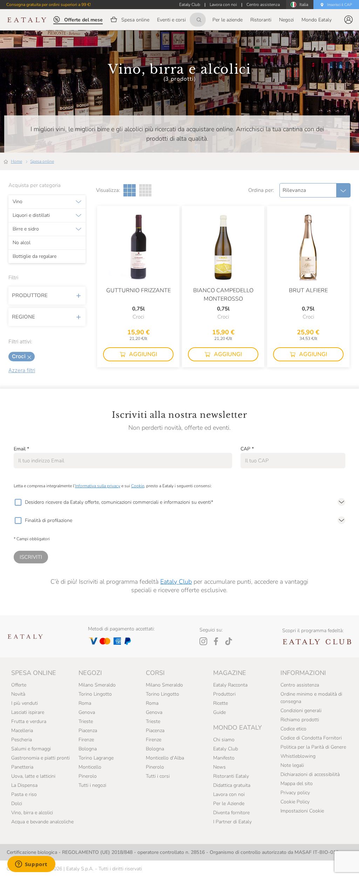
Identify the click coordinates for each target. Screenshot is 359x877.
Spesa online (42, 161)
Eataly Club (176, 581)
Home (16, 161)
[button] (348, 19)
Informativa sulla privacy (97, 486)
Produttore (30, 295)
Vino (17, 201)
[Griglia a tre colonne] (129, 190)
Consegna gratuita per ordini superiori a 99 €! (48, 4)
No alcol (22, 242)
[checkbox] (18, 502)
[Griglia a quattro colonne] (145, 190)
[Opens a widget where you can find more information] (31, 864)
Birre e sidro (26, 229)
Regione (23, 316)
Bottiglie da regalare (34, 256)
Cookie (137, 486)
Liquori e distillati (31, 215)
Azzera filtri (21, 370)
